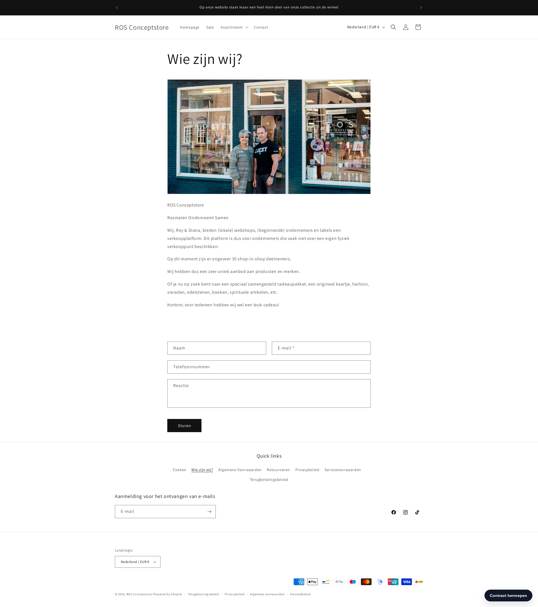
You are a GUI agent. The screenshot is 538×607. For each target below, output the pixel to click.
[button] (234, 27)
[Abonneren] (209, 511)
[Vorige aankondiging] (117, 7)
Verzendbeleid (300, 594)
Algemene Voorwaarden (240, 469)
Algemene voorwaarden (267, 594)
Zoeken (179, 469)
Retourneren (278, 469)
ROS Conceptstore (139, 594)
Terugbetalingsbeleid (269, 479)
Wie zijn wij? (202, 469)
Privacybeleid (307, 469)
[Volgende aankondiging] (421, 7)
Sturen (184, 425)
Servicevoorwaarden (342, 469)
